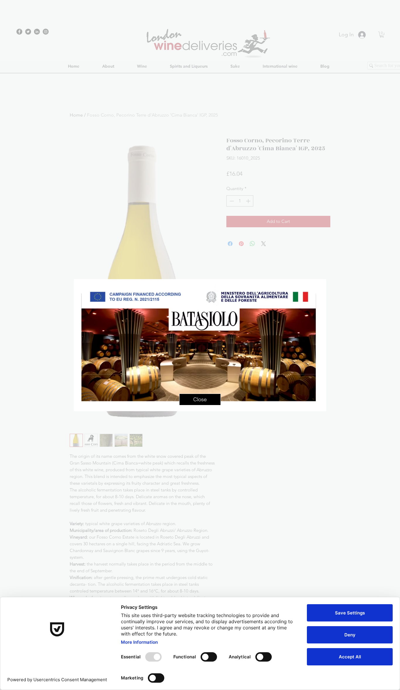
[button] (200, 399)
